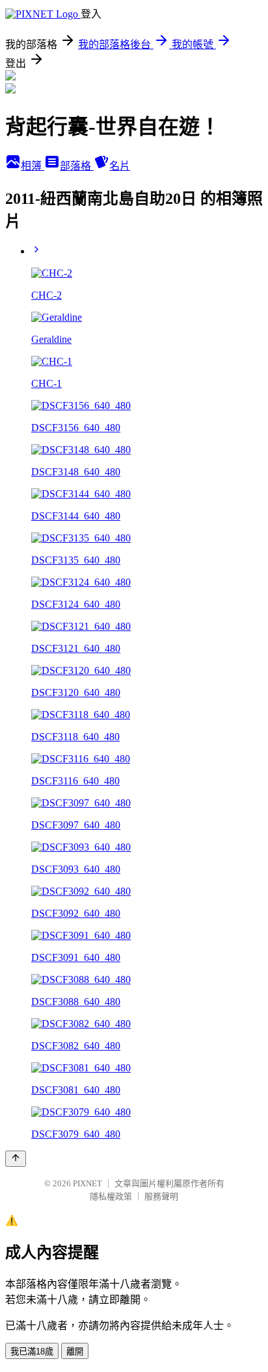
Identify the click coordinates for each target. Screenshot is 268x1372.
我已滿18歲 (31, 1351)
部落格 (77, 165)
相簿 (32, 165)
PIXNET (87, 1183)
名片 (119, 165)
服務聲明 (161, 1196)
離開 (74, 1351)
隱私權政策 (111, 1196)
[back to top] (15, 1159)
